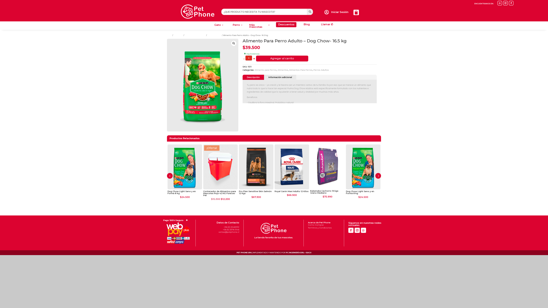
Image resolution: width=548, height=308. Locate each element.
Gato (217, 25)
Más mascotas (255, 26)
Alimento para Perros (266, 70)
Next (378, 176)
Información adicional (280, 77)
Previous (170, 176)
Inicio (169, 35)
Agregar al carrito (282, 58)
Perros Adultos (214, 35)
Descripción (253, 77)
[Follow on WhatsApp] (499, 3)
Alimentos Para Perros (195, 35)
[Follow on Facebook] (511, 3)
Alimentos (178, 35)
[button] (233, 43)
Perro (236, 25)
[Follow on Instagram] (505, 3)
